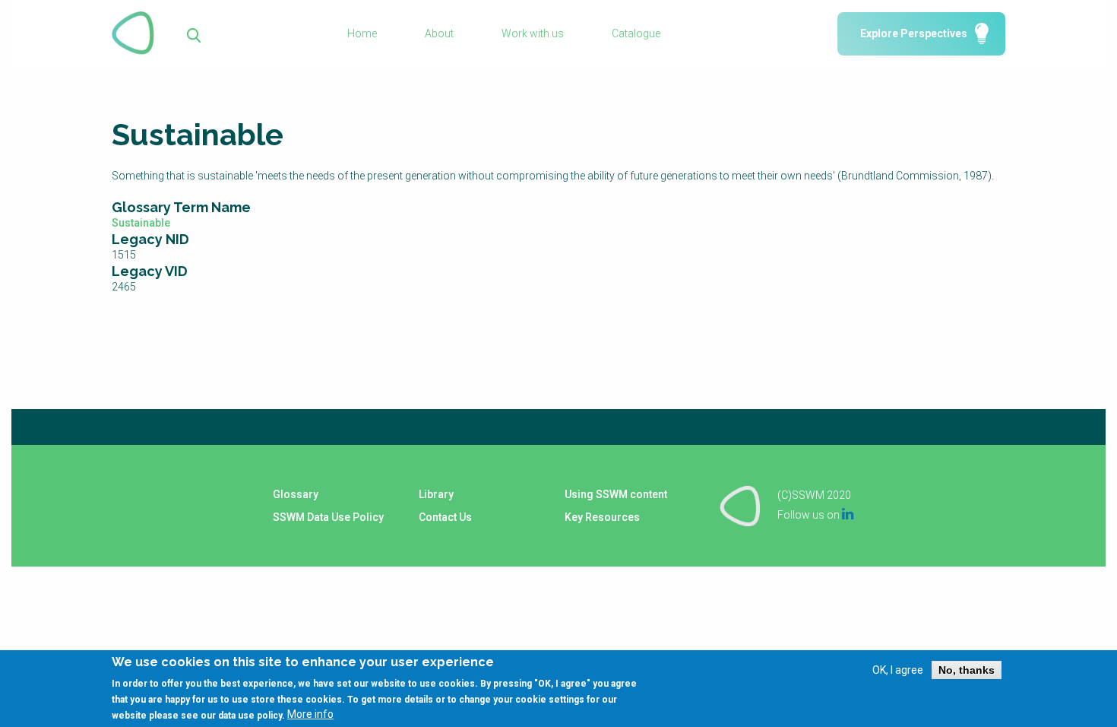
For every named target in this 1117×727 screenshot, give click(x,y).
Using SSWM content (616, 494)
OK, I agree (897, 670)
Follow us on (815, 515)
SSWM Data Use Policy (328, 517)
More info (310, 714)
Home (362, 33)
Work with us (533, 33)
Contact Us (445, 517)
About (439, 33)
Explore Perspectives (913, 33)
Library (436, 494)
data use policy (250, 715)
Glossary (295, 494)
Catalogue (636, 33)
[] (194, 33)
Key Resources (602, 517)
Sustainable (141, 223)
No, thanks (966, 670)
